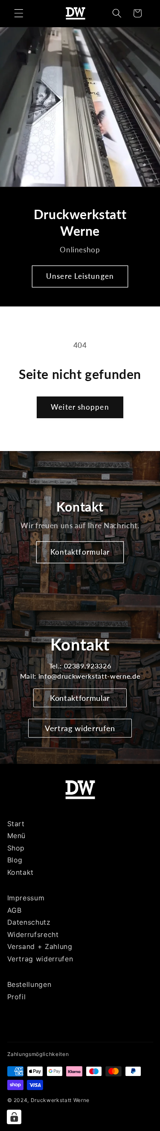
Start (16, 823)
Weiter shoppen (80, 407)
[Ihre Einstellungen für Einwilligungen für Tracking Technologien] (14, 1117)
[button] (19, 13)
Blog (15, 860)
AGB (14, 910)
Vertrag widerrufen (80, 728)
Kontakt (20, 872)
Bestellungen (29, 984)
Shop (16, 848)
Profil (16, 996)
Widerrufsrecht (33, 934)
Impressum (26, 898)
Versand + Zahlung (40, 946)
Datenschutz (29, 922)
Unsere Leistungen (80, 276)
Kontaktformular (80, 552)
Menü (16, 835)
